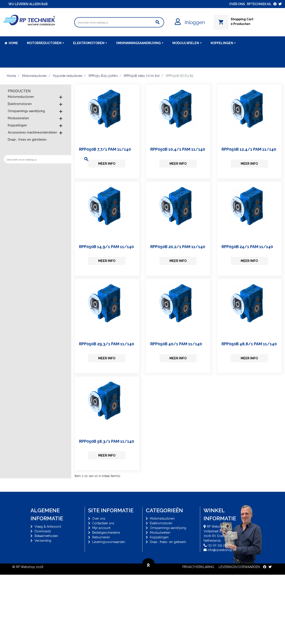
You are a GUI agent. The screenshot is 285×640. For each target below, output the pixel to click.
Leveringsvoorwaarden (108, 542)
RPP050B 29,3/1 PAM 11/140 (106, 344)
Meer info (106, 163)
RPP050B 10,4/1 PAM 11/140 (177, 149)
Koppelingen (17, 125)
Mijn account (101, 528)
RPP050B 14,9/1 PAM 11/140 (106, 246)
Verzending (43, 540)
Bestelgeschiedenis (106, 532)
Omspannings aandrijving (26, 111)
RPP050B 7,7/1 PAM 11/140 (105, 149)
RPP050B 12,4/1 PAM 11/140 (249, 149)
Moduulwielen (18, 118)
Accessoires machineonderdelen (32, 132)
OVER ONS (237, 4)
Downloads (43, 531)
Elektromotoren (20, 104)
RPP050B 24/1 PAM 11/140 (247, 246)
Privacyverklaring (198, 567)
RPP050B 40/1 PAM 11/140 (176, 344)
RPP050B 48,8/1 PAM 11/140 (249, 344)
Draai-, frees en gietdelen (27, 139)
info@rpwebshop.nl (222, 550)
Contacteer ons (103, 523)
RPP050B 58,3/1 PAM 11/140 (106, 441)
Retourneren (101, 537)
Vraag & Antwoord (48, 526)
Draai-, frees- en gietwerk (168, 542)
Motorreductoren (21, 97)
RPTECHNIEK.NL (259, 4)
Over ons (98, 518)
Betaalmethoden (46, 536)
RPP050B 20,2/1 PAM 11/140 (177, 246)
